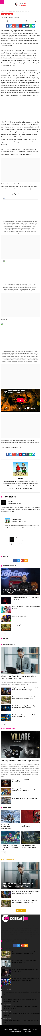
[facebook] (7, 26)
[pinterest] (20, 26)
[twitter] (10, 26)
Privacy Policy (15, 1031)
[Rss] (26, 561)
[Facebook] (15, 561)
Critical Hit (8, 1029)
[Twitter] (18, 561)
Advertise (26, 1029)
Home (2, 11)
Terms (34, 1029)
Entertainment (10, 11)
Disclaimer (27, 1031)
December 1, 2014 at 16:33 (14, 503)
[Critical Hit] (20, 2)
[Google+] (22, 561)
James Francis (16, 519)
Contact (17, 1029)
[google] (14, 26)
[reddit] (17, 26)
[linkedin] (23, 26)
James (4, 21)
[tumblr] (27, 26)
